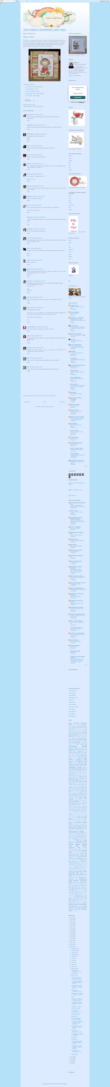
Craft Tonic (73, 758)
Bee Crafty (81, 736)
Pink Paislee (84, 852)
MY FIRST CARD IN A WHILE (76, 449)
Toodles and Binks (80, 900)
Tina (70, 258)
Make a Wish (74, 975)
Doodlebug (81, 778)
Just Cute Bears (79, 807)
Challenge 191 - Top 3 (75, 584)
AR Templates (82, 724)
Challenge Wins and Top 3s (46, 29)
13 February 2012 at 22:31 (35, 248)
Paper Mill (71, 838)
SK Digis (70, 867)
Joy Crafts (84, 806)
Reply (28, 120)
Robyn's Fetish (71, 865)
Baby (70, 733)
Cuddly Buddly (72, 695)
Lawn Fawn (81, 816)
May (73, 962)
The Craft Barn (72, 711)
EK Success (79, 781)
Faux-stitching (82, 785)
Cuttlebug (72, 768)
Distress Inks (83, 776)
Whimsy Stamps (78, 906)
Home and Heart (82, 801)
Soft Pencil (74, 876)
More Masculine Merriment (76, 546)
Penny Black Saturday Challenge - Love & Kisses (76, 1027)
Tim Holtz (72, 339)
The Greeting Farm (76, 894)
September (74, 954)
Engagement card (74, 406)
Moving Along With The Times (78, 582)
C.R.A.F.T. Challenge (75, 527)
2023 (71, 924)
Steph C (70, 256)
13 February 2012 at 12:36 (40, 134)
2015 (71, 940)
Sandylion (76, 867)
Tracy (28, 335)
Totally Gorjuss (72, 901)
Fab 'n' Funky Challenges (76, 621)
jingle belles (73, 544)
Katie (70, 254)
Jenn (70, 251)
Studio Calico (72, 888)
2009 (71, 1061)
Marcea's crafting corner (76, 448)
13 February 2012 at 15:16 (36, 154)
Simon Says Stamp (74, 874)
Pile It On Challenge (80, 850)
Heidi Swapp (80, 796)
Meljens (77, 825)
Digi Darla (77, 773)
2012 (71, 946)
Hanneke (29, 186)
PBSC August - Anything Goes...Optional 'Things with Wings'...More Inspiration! (76, 570)
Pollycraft (82, 853)
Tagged (79, 891)
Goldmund (54, 1083)
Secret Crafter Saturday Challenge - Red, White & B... (76, 1023)
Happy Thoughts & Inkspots (77, 416)
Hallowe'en (81, 793)
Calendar (83, 743)
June (73, 960)
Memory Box (72, 827)
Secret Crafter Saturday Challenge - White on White (76, 982)
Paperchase (76, 839)
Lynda (70, 202)
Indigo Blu (84, 803)
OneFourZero (84, 835)
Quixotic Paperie (75, 859)
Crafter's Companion (75, 759)
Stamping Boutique (74, 883)
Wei (69, 207)
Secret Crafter (72, 871)
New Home (73, 1037)
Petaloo (79, 849)
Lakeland (71, 814)
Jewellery (79, 806)
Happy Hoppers (81, 794)
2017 (71, 936)
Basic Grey (81, 733)
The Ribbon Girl (72, 716)
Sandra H (29, 196)
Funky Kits (71, 700)
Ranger (82, 861)
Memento (83, 825)
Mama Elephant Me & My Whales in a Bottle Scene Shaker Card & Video (77, 328)
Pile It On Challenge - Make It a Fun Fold (76, 978)
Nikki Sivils (72, 833)
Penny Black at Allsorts (76, 550)
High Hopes (76, 800)
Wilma (70, 209)
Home (26, 29)
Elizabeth (71, 249)
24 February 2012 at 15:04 (36, 358)
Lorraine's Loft (74, 305)
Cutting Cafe (82, 765)
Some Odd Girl (82, 876)
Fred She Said (74, 791)
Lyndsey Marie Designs (76, 442)
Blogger (65, 1083)
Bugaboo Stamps (83, 739)
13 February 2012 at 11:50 (40, 125)
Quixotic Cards (74, 325)
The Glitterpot (72, 713)
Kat (28, 248)
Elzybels (70, 784)
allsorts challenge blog (76, 561)
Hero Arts (83, 798)
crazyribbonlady (31, 327)
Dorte (70, 198)
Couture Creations (75, 753)
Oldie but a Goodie (73, 835)
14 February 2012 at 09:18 (37, 269)
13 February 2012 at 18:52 (38, 186)
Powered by (74, 102)
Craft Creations (72, 756)
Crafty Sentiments (30, 89)
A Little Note (73, 400)
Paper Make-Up (81, 836)
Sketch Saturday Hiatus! (75, 641)
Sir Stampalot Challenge (76, 627)
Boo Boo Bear (74, 973)
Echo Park (81, 782)
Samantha (71, 205)
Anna (70, 240)
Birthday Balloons (74, 444)
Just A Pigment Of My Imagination (75, 398)
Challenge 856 (73, 562)
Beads (70, 736)
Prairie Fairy (72, 856)
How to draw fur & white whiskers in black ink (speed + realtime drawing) (77, 387)
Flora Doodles (77, 788)
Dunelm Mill (82, 779)
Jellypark (83, 804)
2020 (71, 930)
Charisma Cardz (29, 86)
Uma (28, 154)
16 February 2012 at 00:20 (42, 327)
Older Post (62, 401)
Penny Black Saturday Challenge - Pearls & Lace (76, 1003)
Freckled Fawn (83, 790)
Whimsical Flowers (75, 1014)
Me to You (72, 825)
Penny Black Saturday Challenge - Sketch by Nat (77, 987)
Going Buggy (73, 423)
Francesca (29, 281)
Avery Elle (76, 732)
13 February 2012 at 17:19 (37, 163)
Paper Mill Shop (79, 837)
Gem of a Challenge (30, 91)
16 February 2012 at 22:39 (37, 347)
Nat (69, 165)
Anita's (70, 729)
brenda (29, 307)
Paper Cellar (72, 836)
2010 (71, 1058)
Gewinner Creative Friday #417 (77, 540)
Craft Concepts (80, 755)
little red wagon (74, 510)
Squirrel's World (74, 410)
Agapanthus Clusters (76, 1006)
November (74, 950)
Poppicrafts (72, 855)
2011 (71, 1056)
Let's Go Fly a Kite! (75, 1008)
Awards (56, 29)
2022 (71, 926)
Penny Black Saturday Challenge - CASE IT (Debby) (76, 1047)
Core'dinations (80, 751)
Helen (28, 260)
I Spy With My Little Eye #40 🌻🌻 (77, 335)
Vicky (28, 174)
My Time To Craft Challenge (77, 633)
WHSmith (71, 903)
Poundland (81, 855)
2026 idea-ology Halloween (76, 340)
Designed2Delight (72, 772)
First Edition (81, 787)
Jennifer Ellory (72, 806)
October (74, 952)
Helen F (70, 156)
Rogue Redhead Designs (81, 865)
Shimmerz (82, 873)
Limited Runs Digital (76, 819)
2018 (71, 934)
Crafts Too (71, 761)
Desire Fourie (30, 134)
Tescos (78, 892)
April (73, 964)
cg (69, 245)
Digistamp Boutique (81, 775)
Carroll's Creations (75, 404)
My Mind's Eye (73, 828)
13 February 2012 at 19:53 (38, 196)
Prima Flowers (82, 856)
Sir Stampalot (29, 95)
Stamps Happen (78, 885)
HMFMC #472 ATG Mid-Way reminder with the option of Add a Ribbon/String (77, 521)
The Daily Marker (74, 453)
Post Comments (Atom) (47, 406)
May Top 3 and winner (75, 629)
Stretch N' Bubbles (81, 886)
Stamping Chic (83, 883)
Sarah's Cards (74, 868)
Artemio (79, 730)
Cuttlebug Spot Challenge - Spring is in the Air (77, 994)
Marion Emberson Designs (77, 824)
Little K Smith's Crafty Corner (77, 365)
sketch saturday (74, 640)
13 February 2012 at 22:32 (36, 260)
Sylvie (70, 169)
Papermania (79, 841)
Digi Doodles (83, 773)
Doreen (29, 163)
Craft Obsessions (73, 690)
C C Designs (74, 741)
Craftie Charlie (72, 693)
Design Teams (33, 29)
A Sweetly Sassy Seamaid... (76, 393)
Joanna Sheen (72, 702)
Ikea (79, 803)
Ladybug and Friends (80, 813)
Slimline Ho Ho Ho (74, 438)
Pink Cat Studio (75, 852)
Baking (74, 733)
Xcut (76, 910)
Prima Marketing (76, 858)
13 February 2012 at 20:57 (40, 217)
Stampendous (83, 879)
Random (76, 861)
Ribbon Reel (82, 864)
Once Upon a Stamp (73, 706)
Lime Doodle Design (75, 377)
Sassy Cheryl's (82, 868)
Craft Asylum (84, 753)
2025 (71, 919)
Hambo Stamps (72, 794)
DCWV (80, 769)
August (73, 956)
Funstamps (82, 791)
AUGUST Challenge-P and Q (76, 603)
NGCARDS (73, 351)
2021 (71, 928)
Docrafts (74, 778)
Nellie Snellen (80, 830)
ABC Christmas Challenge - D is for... (76, 971)
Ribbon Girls (73, 864)
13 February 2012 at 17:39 (36, 174)
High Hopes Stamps (75, 651)
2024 (71, 922)
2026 (71, 917)
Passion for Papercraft (75, 333)
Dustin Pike (71, 781)
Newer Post (27, 401)
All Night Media (79, 726)
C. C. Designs (83, 741)
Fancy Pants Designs (79, 784)
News (86, 832)
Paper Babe (73, 392)
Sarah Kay (84, 867)
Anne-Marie (30, 229)
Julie (70, 200)
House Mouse (72, 803)
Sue (70, 167)
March (73, 966)
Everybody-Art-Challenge (76, 555)
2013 (71, 944)
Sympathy (85, 889)
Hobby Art (83, 800)
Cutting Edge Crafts (73, 697)
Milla (70, 162)
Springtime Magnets (74, 366)
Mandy (28, 269)
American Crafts (76, 727)
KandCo (73, 810)
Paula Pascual (72, 842)
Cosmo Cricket (83, 752)
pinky (28, 297)
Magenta (83, 819)
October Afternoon (81, 833)
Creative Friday (74, 539)
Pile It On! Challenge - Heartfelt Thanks (76, 1019)
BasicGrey (29, 106)
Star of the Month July (75, 528)
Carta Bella (79, 744)
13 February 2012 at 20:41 (35, 205)
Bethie (70, 242)
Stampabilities (81, 877)
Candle (70, 744)
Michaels (82, 827)
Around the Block (79, 729)
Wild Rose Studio (73, 909)
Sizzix (85, 874)
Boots (75, 739)
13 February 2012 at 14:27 (36, 145)
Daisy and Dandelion (76, 770)
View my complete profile (74, 75)
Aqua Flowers (74, 1039)
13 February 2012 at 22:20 (36, 238)
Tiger (81, 898)
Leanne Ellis (71, 817)
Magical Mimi (74, 1016)
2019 (71, 932)
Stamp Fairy (72, 877)
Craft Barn (73, 755)
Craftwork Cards (82, 761)
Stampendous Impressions (77, 460)
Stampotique (71, 885)
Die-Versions (80, 772)
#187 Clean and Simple (75, 596)
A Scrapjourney (74, 437)
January (74, 1054)
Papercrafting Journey (31, 93)
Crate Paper (79, 764)
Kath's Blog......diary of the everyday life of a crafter (77, 318)
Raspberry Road (72, 862)
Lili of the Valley (72, 704)
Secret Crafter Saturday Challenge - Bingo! (76, 999)
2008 (71, 1063)
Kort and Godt (78, 811)
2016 (71, 938)
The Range (76, 895)
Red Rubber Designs (83, 862)
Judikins (71, 807)
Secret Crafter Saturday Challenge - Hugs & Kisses (76, 1042)
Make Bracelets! (74, 370)
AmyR (84, 727)
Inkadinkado (74, 804)
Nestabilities (73, 832)
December (74, 948)
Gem (28, 238)
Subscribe (77, 97)
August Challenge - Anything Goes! (78, 589)
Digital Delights (72, 776)
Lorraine (70, 160)
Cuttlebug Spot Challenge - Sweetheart (77, 1034)
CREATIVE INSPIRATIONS (76, 588)
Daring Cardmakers (75, 645)
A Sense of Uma (74, 430)
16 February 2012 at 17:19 (36, 335)
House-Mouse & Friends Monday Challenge (76, 518)
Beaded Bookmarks (82, 735)
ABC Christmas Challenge (76, 576)
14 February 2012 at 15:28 (39, 281)
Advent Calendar (72, 726)
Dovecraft (71, 780)
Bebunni (75, 736)
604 (71, 557)
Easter (70, 783)
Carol (70, 195)
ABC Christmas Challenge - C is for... (76, 1011)
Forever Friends (74, 790)
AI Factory (74, 724)
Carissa (29, 114)
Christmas (73, 746)
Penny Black (40, 106)
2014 (71, 942)
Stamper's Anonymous (80, 880)
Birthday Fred (73, 652)
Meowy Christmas (74, 313)
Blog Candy (79, 738)
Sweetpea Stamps (77, 889)
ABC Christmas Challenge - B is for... (76, 1051)
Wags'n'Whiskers (78, 903)
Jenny (70, 158)
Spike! (72, 996)
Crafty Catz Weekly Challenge (77, 614)
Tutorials (63, 29)
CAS (72, 743)
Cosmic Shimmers (73, 752)
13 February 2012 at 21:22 (39, 229)
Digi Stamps (72, 775)
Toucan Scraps (82, 901)
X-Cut (73, 910)
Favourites (71, 787)
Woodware (84, 909)
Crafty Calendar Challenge (76, 607)
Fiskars (70, 788)
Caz (28, 205)
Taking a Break (73, 646)
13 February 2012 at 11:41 (37, 114)
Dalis (70, 247)
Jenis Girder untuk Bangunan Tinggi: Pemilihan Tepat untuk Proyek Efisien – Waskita (76, 660)
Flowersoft (84, 788)
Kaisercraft (84, 809)
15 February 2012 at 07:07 (37, 307)
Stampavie (71, 879)
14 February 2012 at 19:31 (36, 297)
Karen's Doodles (81, 810)
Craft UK (34, 106)
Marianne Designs (81, 822)
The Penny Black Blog (75, 344)
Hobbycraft (72, 801)
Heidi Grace (71, 796)
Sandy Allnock (74, 384)
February (74, 968)
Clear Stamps (79, 749)
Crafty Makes (73, 358)
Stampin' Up (74, 882)
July (73, 958)
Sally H (29, 347)
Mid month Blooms (74, 551)
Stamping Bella (83, 882)
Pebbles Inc (81, 842)
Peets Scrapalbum (74, 312)
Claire (28, 145)
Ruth (28, 358)
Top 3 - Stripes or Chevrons (76, 535)
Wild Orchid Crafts (79, 907)
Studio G (79, 888)
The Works (77, 897)
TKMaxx (72, 891)
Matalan (85, 824)
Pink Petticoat (74, 853)
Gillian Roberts (72, 793)
